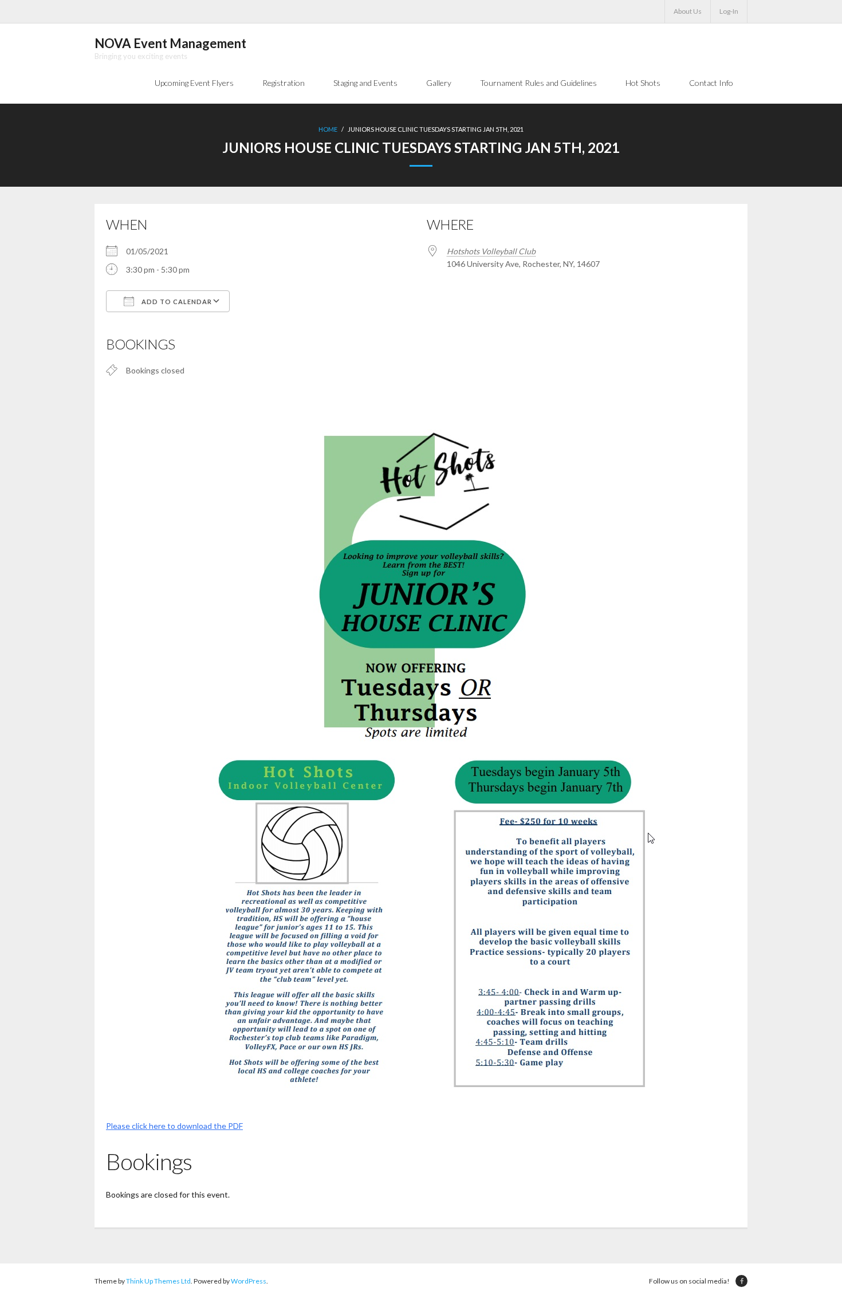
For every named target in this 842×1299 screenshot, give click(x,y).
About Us (688, 11)
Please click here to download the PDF (174, 1126)
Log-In (728, 11)
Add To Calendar (176, 301)
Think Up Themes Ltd (158, 1281)
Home (327, 129)
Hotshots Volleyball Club (491, 251)
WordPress (248, 1281)
